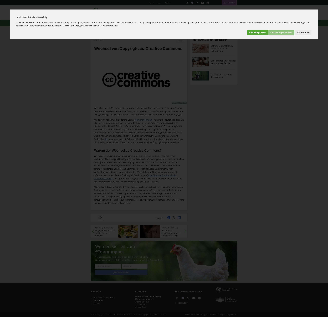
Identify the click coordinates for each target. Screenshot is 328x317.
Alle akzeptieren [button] (257, 32)
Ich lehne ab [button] (303, 32)
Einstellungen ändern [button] (281, 32)
